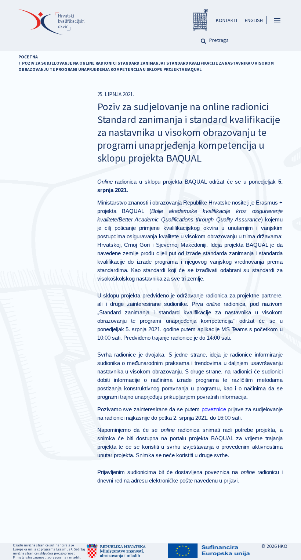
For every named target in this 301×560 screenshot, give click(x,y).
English (254, 20)
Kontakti (226, 20)
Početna (28, 56)
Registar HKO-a (200, 20)
